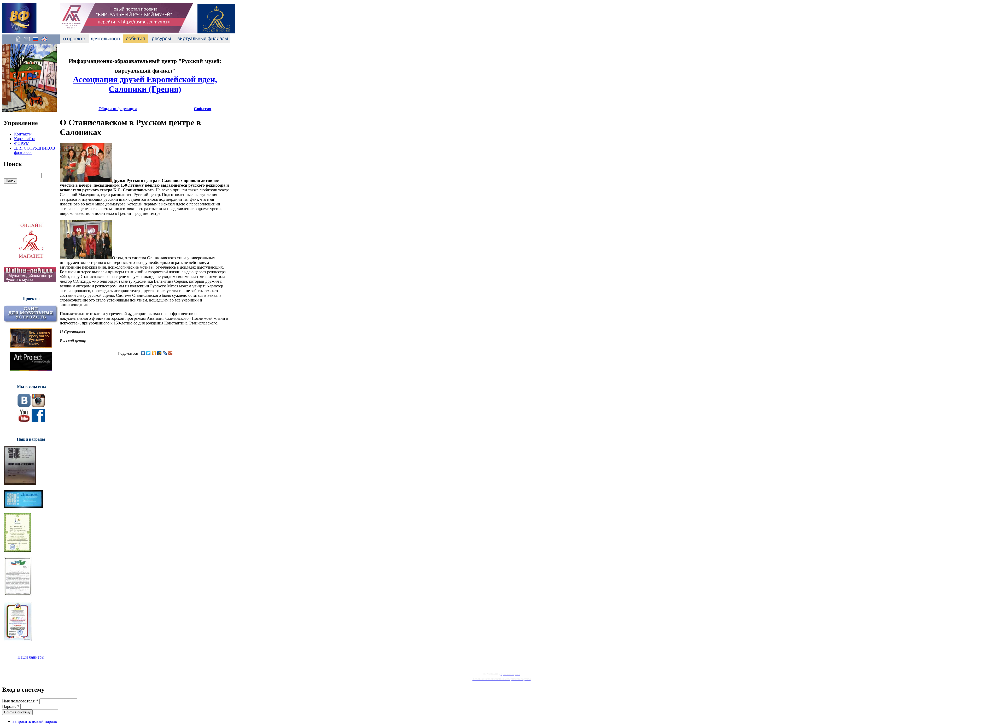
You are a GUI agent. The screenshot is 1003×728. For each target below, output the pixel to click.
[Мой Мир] (159, 353)
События (202, 108)
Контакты (23, 134)
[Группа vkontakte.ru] (24, 405)
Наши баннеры (31, 657)
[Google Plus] (170, 353)
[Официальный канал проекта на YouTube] (24, 420)
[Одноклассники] (154, 353)
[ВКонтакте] (143, 353)
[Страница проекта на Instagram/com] (38, 405)
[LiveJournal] (165, 353)
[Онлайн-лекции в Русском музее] (30, 281)
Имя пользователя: (20, 701)
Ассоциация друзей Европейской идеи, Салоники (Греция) (145, 84)
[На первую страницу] (18, 41)
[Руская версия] (35, 41)
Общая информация (117, 108)
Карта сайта (24, 139)
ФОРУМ (22, 143)
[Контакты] (26, 41)
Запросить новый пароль (35, 721)
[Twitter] (148, 353)
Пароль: (10, 706)
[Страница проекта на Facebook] (38, 420)
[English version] (44, 41)
